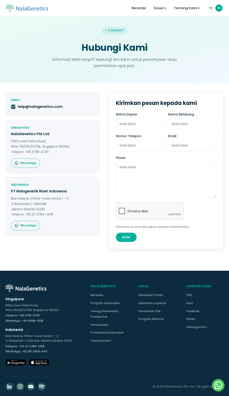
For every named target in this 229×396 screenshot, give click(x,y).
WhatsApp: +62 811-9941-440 (26, 351)
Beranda (139, 8)
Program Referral (151, 319)
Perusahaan (99, 325)
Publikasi (193, 311)
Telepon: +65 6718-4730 (22, 315)
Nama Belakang (181, 114)
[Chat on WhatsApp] (218, 385)
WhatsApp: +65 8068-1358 (24, 321)
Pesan (121, 157)
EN (211, 8)
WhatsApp (28, 163)
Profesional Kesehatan (107, 332)
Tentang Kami (186, 8)
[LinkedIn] (9, 387)
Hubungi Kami (197, 327)
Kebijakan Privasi (150, 295)
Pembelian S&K (149, 311)
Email (172, 136)
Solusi (160, 8)
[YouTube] (31, 387)
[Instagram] (20, 387)
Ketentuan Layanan (152, 303)
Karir (190, 303)
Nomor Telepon (128, 136)
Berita (191, 319)
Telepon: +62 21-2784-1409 (25, 346)
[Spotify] (42, 387)
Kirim (126, 237)
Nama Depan (126, 114)
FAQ (189, 295)
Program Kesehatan (105, 303)
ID (219, 8)
